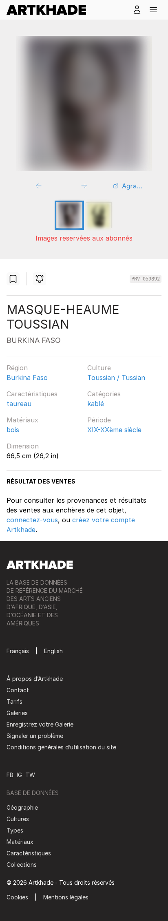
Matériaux (22, 420)
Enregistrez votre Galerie (40, 724)
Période (99, 420)
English (53, 650)
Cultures (18, 818)
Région (17, 368)
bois (13, 430)
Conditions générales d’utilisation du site (61, 747)
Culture (99, 368)
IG (19, 774)
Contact (18, 690)
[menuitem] (50, 10)
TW (30, 774)
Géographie (22, 807)
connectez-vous (32, 520)
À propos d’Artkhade (35, 678)
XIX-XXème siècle (114, 430)
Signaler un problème (35, 735)
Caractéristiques (32, 394)
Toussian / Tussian (116, 377)
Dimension (23, 446)
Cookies (17, 897)
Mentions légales (65, 897)
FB (10, 774)
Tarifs (14, 701)
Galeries (17, 712)
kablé (95, 404)
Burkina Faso (27, 377)
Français (18, 650)
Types (15, 830)
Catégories (104, 394)
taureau (19, 404)
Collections (22, 864)
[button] (153, 9)
